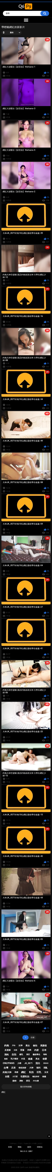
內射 (36, 1050)
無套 (6, 1059)
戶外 (13, 1046)
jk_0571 (28, 1063)
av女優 (36, 1081)
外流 (23, 1059)
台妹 (15, 1050)
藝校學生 (36, 1054)
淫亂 (45, 1068)
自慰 (7, 1076)
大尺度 (15, 1077)
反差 (13, 1067)
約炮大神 (7, 1072)
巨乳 (39, 1072)
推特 (14, 1081)
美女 (28, 1045)
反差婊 (8, 1050)
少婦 (19, 1063)
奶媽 (29, 1050)
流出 (38, 1063)
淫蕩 (22, 1050)
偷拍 (35, 1045)
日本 (44, 1050)
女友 (46, 1072)
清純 (6, 1054)
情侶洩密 (22, 1068)
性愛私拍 (25, 1076)
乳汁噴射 (14, 1059)
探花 (28, 1081)
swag (45, 1063)
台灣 (6, 1067)
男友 (38, 1059)
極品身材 (35, 1077)
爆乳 (21, 1054)
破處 (30, 1059)
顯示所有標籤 (26, 1087)
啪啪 (45, 1054)
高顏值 (43, 1045)
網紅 (23, 1072)
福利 (38, 1068)
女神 (20, 1045)
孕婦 (16, 1072)
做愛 (45, 1059)
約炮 (6, 1045)
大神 (31, 1068)
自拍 (14, 1054)
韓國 (44, 1077)
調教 (21, 1081)
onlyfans (8, 1063)
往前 (33, 1037)
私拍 (31, 1072)
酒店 (28, 1054)
